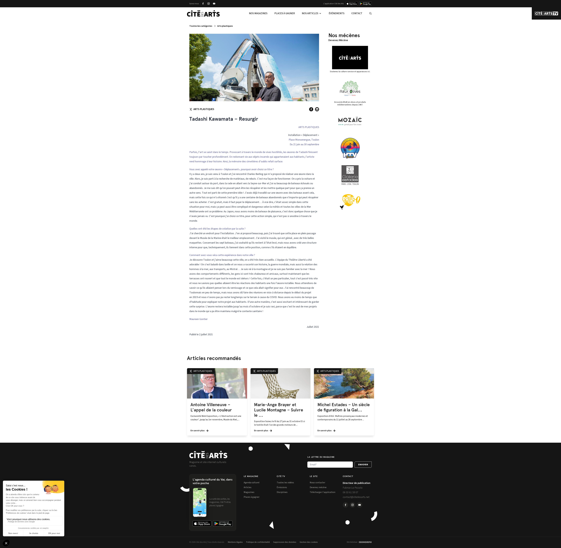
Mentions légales (235, 542)
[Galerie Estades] (350, 175)
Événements (336, 13)
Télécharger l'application (322, 492)
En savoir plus (198, 430)
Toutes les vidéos (285, 482)
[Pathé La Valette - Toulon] (350, 202)
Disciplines (282, 492)
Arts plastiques (225, 26)
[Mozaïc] (350, 121)
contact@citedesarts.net (356, 497)
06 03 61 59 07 (350, 492)
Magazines (249, 492)
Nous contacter (317, 482)
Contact (356, 13)
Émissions (282, 487)
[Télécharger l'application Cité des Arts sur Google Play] (365, 3)
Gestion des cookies (309, 542)
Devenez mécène (318, 487)
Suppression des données (284, 542)
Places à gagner (284, 13)
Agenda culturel (251, 482)
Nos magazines (258, 13)
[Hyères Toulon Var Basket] (350, 148)
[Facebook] (203, 4)
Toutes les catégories (200, 26)
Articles (247, 487)
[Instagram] (208, 4)
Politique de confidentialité (258, 542)
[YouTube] (214, 4)
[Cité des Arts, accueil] (208, 454)
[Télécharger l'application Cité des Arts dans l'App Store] (352, 4)
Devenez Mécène (338, 40)
